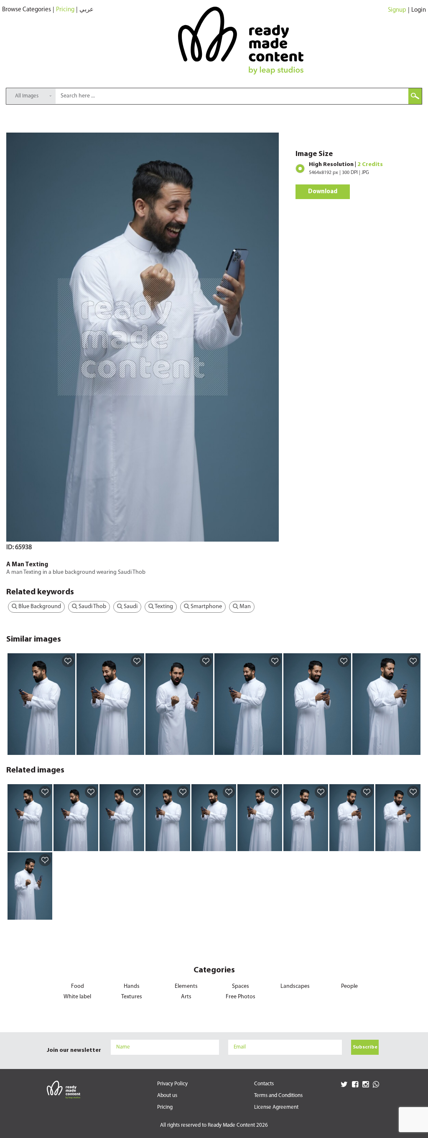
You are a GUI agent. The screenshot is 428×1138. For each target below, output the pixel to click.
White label (77, 997)
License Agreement (276, 1107)
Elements (186, 986)
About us (167, 1095)
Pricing (65, 10)
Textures (131, 997)
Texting (163, 607)
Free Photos (240, 997)
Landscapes (295, 986)
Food (77, 986)
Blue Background (39, 607)
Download (322, 192)
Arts (186, 997)
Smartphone (205, 607)
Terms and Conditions (278, 1095)
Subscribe (365, 1047)
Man (244, 607)
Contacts (264, 1084)
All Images (26, 96)
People (349, 986)
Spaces (240, 986)
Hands (132, 986)
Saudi (130, 607)
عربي (86, 10)
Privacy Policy (172, 1084)
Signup (397, 10)
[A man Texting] (67, 748)
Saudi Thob (91, 607)
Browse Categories (26, 10)
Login (418, 10)
